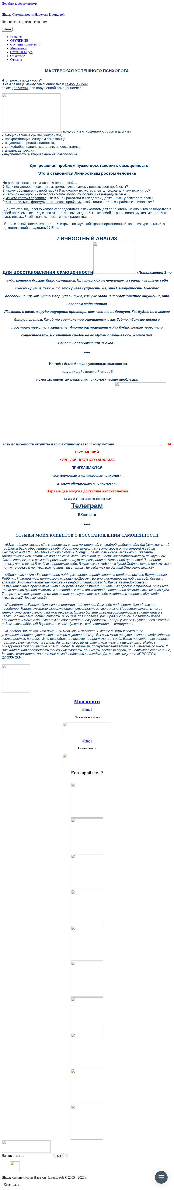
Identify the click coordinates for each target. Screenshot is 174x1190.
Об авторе (17, 56)
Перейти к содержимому (20, 3)
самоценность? (30, 80)
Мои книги (18, 48)
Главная (16, 37)
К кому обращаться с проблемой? (32, 190)
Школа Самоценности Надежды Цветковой (33, 14)
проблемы (20, 88)
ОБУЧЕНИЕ (19, 40)
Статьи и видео (21, 52)
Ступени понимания (25, 44)
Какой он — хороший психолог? (30, 194)
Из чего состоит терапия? (26, 198)
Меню (7, 29)
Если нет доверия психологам (29, 186)
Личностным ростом (95, 173)
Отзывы (16, 59)
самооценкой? (76, 84)
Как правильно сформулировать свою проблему (43, 202)
